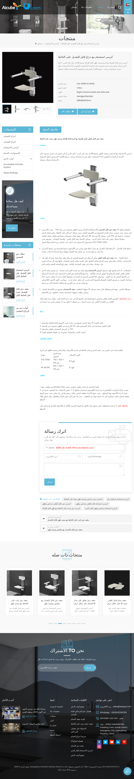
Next (130, 596)
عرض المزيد (20, 261)
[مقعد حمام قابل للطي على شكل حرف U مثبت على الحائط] (116, 583)
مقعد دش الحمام (77, 745)
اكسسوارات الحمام (11, 153)
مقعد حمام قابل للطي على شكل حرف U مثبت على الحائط (116, 602)
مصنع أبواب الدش (77, 706)
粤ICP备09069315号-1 (111, 767)
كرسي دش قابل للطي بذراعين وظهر (56, 503)
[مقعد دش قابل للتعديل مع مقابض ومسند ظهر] (51, 583)
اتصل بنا (111, 7)
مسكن (74, 7)
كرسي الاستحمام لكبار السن (82, 750)
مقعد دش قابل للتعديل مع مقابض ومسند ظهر (51, 602)
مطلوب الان (66, 111)
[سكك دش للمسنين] (9, 257)
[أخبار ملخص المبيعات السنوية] (11, 727)
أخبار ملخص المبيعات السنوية (33, 723)
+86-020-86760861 (109, 718)
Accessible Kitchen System (13, 166)
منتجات (100, 7)
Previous (3, 596)
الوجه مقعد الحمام (78, 719)
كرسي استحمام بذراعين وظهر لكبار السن (101, 508)
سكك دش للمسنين (20, 255)
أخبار (52, 720)
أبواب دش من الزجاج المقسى (22, 309)
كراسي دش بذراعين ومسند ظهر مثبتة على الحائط (83, 499)
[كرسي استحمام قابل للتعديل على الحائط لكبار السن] (9, 273)
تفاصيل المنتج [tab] (50, 129)
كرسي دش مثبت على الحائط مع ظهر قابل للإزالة (61, 508)
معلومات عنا (86, 7)
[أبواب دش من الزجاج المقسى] (9, 311)
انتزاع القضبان (9, 136)
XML (86, 767)
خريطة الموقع (55, 734)
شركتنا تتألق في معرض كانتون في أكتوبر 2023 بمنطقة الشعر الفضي (34, 710)
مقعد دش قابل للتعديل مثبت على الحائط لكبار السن (23, 292)
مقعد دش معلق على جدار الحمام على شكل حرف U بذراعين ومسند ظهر (83, 602)
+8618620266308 (119, 712)
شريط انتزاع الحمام (78, 736)
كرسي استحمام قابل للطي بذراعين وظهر (92, 503)
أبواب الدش (8, 158)
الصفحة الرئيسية (56, 706)
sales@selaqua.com (122, 706)
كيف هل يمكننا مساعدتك (15, 204)
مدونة (52, 730)
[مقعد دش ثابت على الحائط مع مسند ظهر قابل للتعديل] (18, 583)
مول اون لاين (86, 111)
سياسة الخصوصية (95, 767)
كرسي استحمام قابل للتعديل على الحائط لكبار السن (23, 273)
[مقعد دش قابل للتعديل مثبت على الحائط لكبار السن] (9, 292)
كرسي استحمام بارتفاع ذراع (118, 499)
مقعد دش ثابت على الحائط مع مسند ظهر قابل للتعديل (18, 602)
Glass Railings (10, 173)
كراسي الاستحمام (52, 43)
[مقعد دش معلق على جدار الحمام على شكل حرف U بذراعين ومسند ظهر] (83, 583)
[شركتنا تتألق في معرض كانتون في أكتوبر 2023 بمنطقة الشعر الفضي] (11, 713)
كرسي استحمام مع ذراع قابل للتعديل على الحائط (75, 447)
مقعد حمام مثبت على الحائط (82, 723)
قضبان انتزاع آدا (77, 741)
